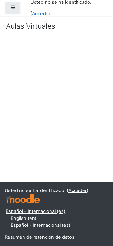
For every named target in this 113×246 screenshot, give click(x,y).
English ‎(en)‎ (23, 218)
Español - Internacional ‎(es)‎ (35, 211)
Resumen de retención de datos (39, 237)
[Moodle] (22, 198)
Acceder (41, 13)
